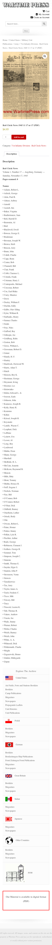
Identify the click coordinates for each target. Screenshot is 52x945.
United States (14, 40)
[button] (44, 56)
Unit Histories (11, 709)
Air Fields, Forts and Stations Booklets (21, 685)
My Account (43, 14)
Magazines (9, 697)
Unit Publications (12, 712)
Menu (26, 31)
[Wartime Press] (26, 5)
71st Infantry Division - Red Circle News (28, 145)
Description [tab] (11, 153)
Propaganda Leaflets (14, 705)
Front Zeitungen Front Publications (20, 760)
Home (5, 40)
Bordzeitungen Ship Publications (19, 756)
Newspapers (10, 701)
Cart (47, 11)
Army (16, 43)
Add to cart (19, 137)
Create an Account (41, 17)
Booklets (9, 689)
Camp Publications (13, 693)
